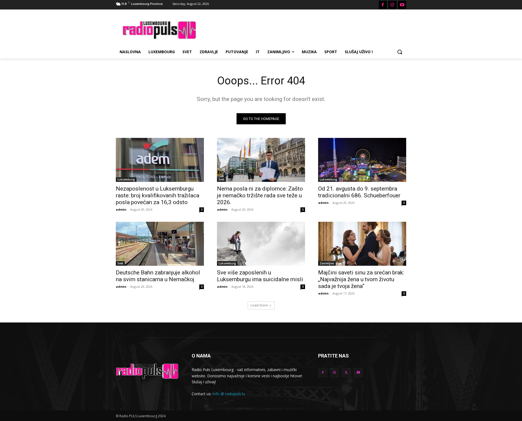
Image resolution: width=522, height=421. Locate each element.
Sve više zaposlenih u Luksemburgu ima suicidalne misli (260, 276)
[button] (399, 51)
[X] (346, 372)
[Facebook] (383, 5)
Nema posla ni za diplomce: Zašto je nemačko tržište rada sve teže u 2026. (260, 195)
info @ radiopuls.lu (229, 393)
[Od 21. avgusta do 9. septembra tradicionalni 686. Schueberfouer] (362, 160)
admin (121, 209)
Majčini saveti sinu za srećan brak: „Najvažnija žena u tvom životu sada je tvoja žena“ (361, 279)
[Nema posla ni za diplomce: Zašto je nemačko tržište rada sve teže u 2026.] (261, 160)
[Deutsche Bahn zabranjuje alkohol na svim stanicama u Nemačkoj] (160, 244)
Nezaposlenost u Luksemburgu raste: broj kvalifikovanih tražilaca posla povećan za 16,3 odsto (157, 195)
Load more (259, 305)
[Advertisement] (302, 29)
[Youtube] (402, 5)
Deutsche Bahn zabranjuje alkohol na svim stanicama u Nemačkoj (158, 276)
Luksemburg (126, 179)
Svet (221, 179)
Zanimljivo (327, 263)
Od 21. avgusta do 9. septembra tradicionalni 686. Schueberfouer (359, 192)
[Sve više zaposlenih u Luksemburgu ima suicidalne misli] (261, 244)
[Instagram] (392, 5)
